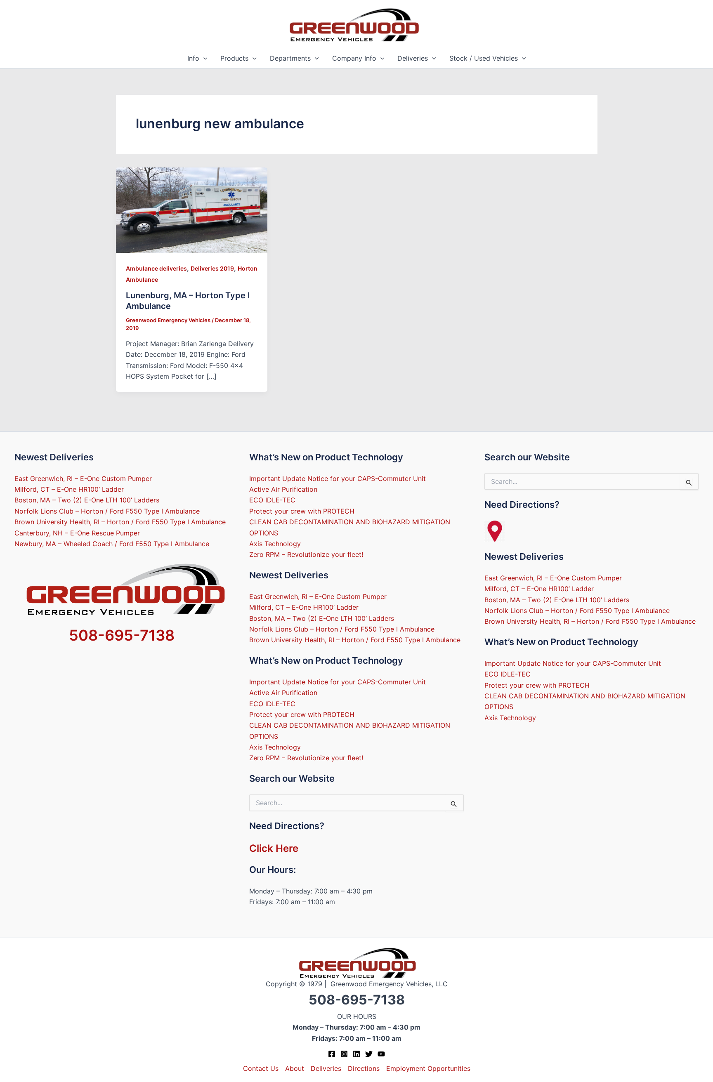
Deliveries (412, 58)
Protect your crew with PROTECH (301, 511)
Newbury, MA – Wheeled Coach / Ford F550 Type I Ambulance (111, 544)
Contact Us (261, 1068)
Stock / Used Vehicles (483, 58)
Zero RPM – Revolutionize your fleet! (306, 554)
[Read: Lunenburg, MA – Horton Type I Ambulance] (192, 209)
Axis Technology (275, 544)
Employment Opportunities (428, 1068)
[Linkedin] (356, 1054)
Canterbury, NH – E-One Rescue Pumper (77, 533)
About (294, 1068)
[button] (203, 58)
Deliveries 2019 (212, 268)
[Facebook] (331, 1054)
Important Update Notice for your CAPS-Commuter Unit (337, 478)
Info (193, 58)
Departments (290, 58)
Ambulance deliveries (156, 268)
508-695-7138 (122, 635)
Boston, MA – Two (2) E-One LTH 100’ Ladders (86, 500)
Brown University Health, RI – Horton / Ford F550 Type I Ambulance (120, 522)
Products (234, 58)
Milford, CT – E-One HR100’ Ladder (69, 489)
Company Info (354, 58)
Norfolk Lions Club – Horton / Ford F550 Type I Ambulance (107, 511)
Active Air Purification (283, 489)
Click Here (273, 848)
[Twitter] (369, 1054)
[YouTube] (381, 1054)
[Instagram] (344, 1054)
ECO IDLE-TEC (272, 500)
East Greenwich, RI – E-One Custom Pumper (83, 478)
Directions (364, 1068)
